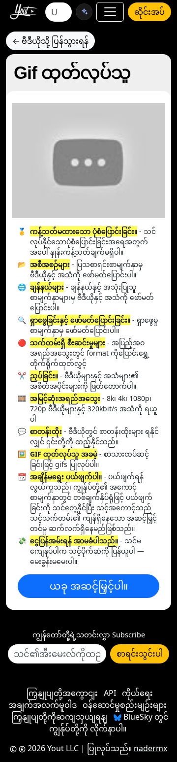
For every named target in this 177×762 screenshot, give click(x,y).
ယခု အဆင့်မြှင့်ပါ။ (89, 586)
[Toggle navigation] (110, 12)
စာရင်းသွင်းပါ (140, 653)
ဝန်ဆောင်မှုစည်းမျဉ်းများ (125, 704)
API (110, 693)
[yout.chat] (84, 11)
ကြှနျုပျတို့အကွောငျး (62, 693)
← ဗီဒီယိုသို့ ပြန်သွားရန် (50, 40)
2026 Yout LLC (52, 748)
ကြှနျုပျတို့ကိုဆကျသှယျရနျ (59, 716)
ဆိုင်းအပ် (149, 11)
